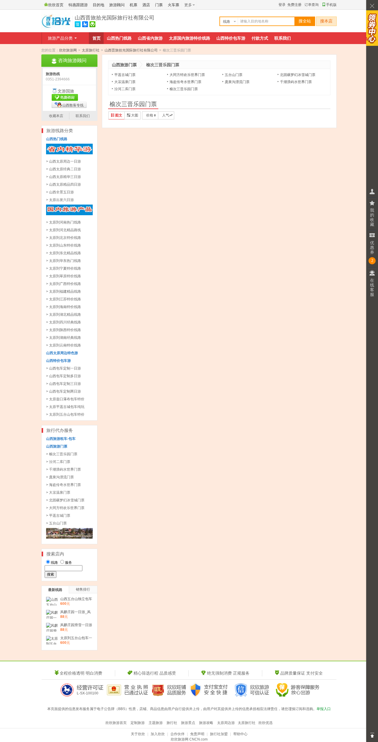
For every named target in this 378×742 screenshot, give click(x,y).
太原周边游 (226, 723)
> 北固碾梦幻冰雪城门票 (65, 500)
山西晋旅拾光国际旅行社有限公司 (114, 18)
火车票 (173, 5)
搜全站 (305, 21)
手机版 (331, 5)
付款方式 (260, 38)
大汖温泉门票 (125, 82)
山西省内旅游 (150, 38)
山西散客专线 (73, 105)
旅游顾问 (117, 5)
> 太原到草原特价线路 (63, 276)
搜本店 (326, 21)
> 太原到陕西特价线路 (63, 330)
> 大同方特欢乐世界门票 (65, 508)
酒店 (146, 5)
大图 (134, 115)
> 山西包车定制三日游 (63, 384)
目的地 (98, 5)
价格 (149, 115)
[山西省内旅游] (69, 153)
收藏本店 (56, 116)
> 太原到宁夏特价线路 (63, 268)
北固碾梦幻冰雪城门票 (297, 75)
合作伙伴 (177, 734)
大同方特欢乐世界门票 (187, 75)
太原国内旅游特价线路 (189, 38)
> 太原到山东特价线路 (63, 245)
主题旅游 (156, 723)
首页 (96, 38)
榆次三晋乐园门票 (184, 89)
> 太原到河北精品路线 (63, 230)
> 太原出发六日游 (60, 200)
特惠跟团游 (78, 5)
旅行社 (172, 723)
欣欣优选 (265, 723)
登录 (282, 5)
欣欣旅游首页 (116, 723)
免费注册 (294, 5)
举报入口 (324, 709)
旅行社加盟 (219, 734)
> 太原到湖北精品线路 (63, 314)
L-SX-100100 (87, 693)
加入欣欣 (158, 734)
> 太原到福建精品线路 (63, 291)
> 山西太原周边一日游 (63, 161)
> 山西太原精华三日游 (63, 177)
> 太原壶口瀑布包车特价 (65, 399)
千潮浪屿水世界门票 (296, 82)
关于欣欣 (138, 734)
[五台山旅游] (69, 537)
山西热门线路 (119, 38)
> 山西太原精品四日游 (63, 184)
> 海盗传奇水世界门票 (63, 485)
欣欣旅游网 (68, 50)
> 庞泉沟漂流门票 (60, 477)
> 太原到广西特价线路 (63, 284)
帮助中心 (240, 734)
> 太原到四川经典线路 (63, 322)
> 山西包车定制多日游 (63, 376)
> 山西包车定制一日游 (63, 368)
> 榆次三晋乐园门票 (61, 454)
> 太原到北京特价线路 (63, 238)
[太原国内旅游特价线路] (69, 214)
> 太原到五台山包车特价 (65, 414)
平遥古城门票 (125, 75)
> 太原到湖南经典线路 (63, 338)
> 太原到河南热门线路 (63, 222)
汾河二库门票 (125, 89)
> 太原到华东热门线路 (63, 261)
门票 (159, 5)
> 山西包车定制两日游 (63, 391)
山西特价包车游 (230, 38)
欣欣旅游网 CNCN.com (189, 739)
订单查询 (311, 5)
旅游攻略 (206, 723)
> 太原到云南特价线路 (63, 345)
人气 (165, 115)
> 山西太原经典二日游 (63, 169)
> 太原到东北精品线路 (63, 253)
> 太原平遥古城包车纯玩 (65, 407)
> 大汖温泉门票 (58, 492)
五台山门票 (233, 75)
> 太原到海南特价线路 (63, 307)
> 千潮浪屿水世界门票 (63, 469)
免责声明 (197, 734)
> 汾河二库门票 (58, 462)
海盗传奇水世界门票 (185, 82)
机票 (133, 5)
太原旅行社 (91, 50)
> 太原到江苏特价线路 (63, 299)
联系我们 (282, 38)
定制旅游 (138, 723)
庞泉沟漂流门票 (237, 82)
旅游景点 (188, 723)
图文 (118, 115)
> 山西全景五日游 (60, 192)
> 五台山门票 (56, 523)
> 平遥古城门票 (58, 515)
